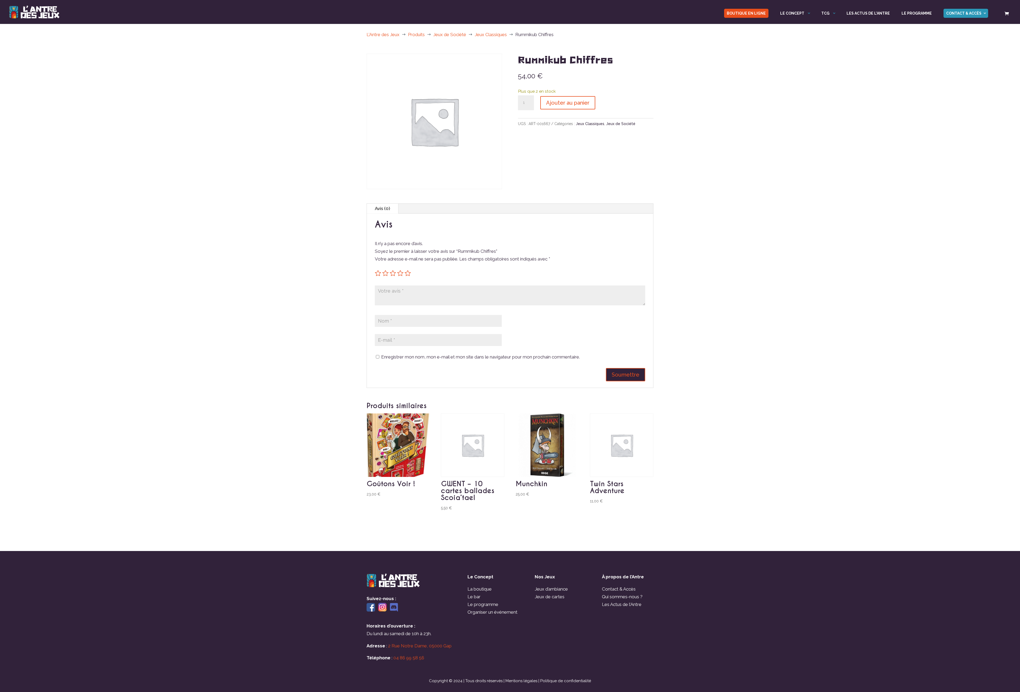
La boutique (480, 589)
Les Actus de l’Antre (621, 604)
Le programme (917, 13)
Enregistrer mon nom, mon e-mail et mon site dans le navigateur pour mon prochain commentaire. (480, 357)
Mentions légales (521, 680)
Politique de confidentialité (565, 680)
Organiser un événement (492, 612)
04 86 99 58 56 (408, 657)
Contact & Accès (963, 13)
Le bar (474, 596)
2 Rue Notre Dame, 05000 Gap (420, 645)
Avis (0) (382, 208)
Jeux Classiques (590, 124)
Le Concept (792, 13)
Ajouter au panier (567, 103)
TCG (825, 13)
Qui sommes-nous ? (622, 596)
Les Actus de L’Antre (868, 13)
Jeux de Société (620, 124)
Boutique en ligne (746, 13)
